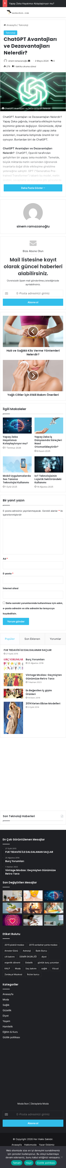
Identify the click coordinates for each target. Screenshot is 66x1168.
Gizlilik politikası (11, 1037)
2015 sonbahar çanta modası (43, 944)
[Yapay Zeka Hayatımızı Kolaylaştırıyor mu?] (17, 426)
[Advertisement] (33, 772)
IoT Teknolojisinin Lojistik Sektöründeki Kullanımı (47, 479)
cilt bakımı (10, 956)
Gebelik (29, 962)
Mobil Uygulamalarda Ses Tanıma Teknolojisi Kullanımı (17, 479)
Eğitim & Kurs (10, 1032)
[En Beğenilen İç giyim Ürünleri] (13, 693)
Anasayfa (11, 25)
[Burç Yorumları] (13, 664)
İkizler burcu (33, 974)
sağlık (44, 968)
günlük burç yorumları (48, 962)
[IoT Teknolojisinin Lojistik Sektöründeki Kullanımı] (48, 464)
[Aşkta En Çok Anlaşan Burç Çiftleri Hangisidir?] (12, 920)
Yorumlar (55, 638)
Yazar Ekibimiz (46, 1144)
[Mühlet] (17, 12)
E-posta (8, 573)
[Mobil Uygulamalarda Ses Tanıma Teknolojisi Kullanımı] (17, 464)
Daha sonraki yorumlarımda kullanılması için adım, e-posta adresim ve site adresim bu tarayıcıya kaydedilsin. (33, 608)
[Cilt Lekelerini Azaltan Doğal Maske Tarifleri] (33, 895)
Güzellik (7, 1010)
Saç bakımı (31, 968)
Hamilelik (8, 1026)
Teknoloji (23, 25)
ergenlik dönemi (12, 962)
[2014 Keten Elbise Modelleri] (13, 718)
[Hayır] (61, 1157)
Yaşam (6, 1021)
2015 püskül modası (14, 944)
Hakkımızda (30, 1144)
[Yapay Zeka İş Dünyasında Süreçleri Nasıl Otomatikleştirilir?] (48, 426)
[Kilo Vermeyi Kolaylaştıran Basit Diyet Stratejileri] (12, 908)
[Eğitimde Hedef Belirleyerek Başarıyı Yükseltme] (33, 908)
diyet (44, 956)
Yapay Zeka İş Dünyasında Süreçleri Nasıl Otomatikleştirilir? (48, 442)
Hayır (29, 1162)
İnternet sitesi (10, 588)
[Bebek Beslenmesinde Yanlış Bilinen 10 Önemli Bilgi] (53, 908)
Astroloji (27, 950)
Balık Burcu (41, 950)
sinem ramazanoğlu (17, 61)
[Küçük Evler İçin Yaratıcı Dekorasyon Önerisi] (12, 895)
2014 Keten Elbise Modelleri (43, 703)
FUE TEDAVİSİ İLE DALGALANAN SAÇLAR (28, 650)
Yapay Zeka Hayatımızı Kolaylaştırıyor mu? (31, 3)
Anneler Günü (11, 950)
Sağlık (6, 1005)
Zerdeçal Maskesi (13, 974)
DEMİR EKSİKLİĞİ (28, 956)
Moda (18, 968)
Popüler (10, 638)
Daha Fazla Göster (32, 187)
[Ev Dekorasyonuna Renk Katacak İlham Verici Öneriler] (53, 920)
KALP (7, 968)
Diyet (6, 1015)
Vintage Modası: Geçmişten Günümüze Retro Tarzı (44, 676)
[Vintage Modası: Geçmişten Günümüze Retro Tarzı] (13, 679)
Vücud (55, 968)
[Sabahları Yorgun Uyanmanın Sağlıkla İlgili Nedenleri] (33, 920)
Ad (5, 558)
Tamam (17, 1162)
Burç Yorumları (35, 659)
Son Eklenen (32, 638)
